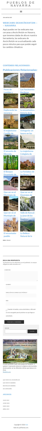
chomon (8, 240)
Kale (26, 425)
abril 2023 (6, 409)
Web (7, 300)
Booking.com (7, 372)
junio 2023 (6, 403)
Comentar (7, 270)
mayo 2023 (6, 406)
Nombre (8, 284)
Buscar (7, 328)
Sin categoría (7, 388)
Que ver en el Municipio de (11, 380)
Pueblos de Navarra (21, 4)
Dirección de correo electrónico (16, 292)
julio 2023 (6, 400)
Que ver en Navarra (9, 382)
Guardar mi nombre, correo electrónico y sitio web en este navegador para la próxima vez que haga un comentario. (20, 313)
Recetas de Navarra (9, 385)
